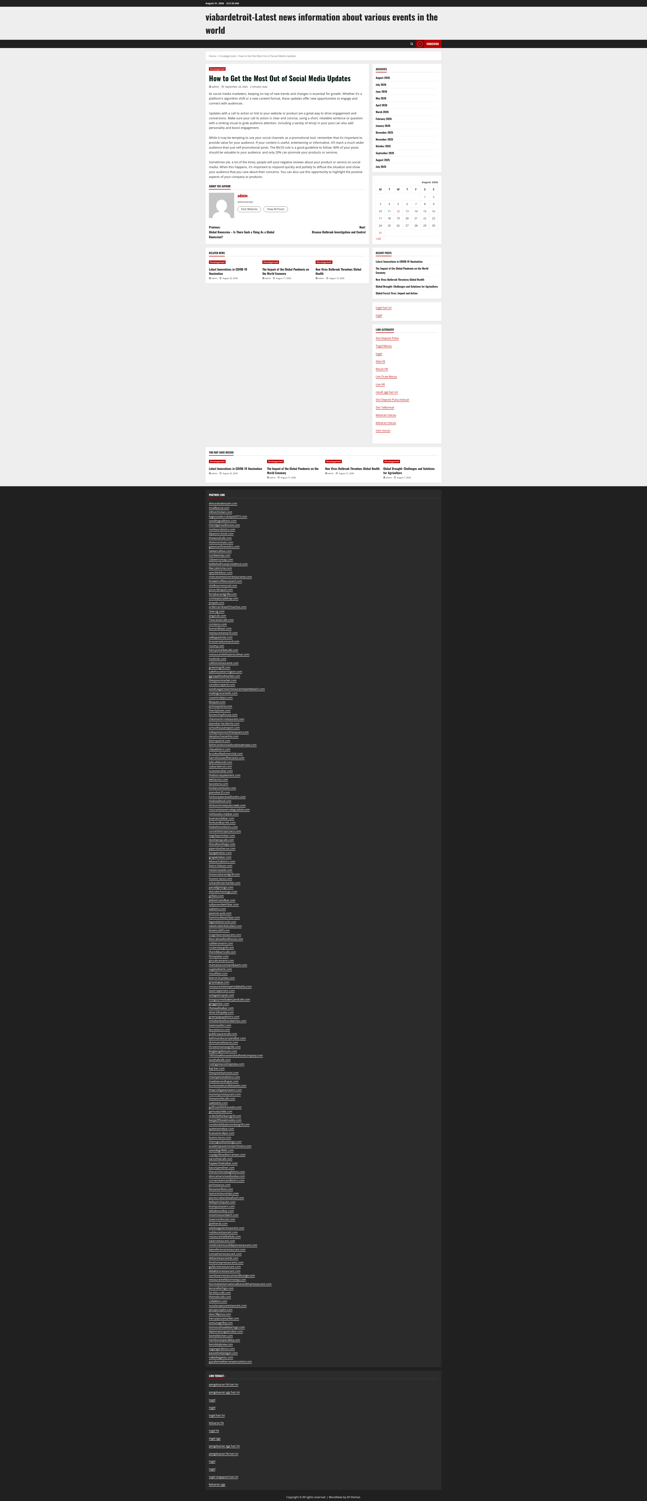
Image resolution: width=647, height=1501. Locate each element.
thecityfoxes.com (219, 710)
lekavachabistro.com (222, 861)
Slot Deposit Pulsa (387, 338)
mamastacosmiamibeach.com (228, 965)
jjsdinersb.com (218, 1223)
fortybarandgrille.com (223, 594)
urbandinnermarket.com (224, 883)
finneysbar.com (219, 956)
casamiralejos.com (221, 697)
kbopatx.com (217, 702)
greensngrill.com (219, 667)
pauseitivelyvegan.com (223, 1353)
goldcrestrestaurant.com (225, 1266)
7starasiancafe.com (221, 620)
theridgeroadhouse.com (224, 525)
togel (212, 1407)
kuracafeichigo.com (221, 1288)
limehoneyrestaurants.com (226, 1262)
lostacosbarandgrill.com (224, 874)
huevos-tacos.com (220, 878)
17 (380, 218)
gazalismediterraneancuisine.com (230, 1361)
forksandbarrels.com (222, 822)
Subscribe (432, 44)
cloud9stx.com (218, 973)
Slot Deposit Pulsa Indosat (392, 399)
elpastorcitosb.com (221, 533)
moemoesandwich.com (224, 1215)
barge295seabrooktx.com (225, 1120)
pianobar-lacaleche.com (224, 723)
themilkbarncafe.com (222, 952)
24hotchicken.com (220, 512)
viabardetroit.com (220, 766)
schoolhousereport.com (224, 728)
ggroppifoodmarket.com (224, 676)
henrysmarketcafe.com (223, 650)
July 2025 (381, 167)
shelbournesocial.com (223, 585)
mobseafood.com (220, 801)
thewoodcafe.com (220, 538)
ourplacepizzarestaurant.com (228, 1305)
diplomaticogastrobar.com (226, 1331)
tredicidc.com (217, 659)
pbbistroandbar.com (222, 900)
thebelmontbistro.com (223, 827)
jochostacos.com (219, 1185)
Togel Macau (384, 346)
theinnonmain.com (221, 542)
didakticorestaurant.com (224, 1271)
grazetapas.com (219, 982)
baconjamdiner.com (222, 1167)
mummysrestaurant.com (225, 1094)
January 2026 (383, 126)
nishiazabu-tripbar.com (224, 814)
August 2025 (383, 160)
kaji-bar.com (217, 1068)
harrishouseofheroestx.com (226, 758)
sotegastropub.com (221, 995)
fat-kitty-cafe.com (220, 1292)
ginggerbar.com (219, 1003)
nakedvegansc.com (221, 1357)
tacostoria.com (218, 784)
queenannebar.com (221, 1129)
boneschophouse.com (223, 715)
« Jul (378, 238)
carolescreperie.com (222, 684)
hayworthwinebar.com (223, 1163)
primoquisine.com (220, 706)
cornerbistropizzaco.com (225, 831)
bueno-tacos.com (220, 1137)
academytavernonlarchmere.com (230, 1146)
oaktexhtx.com (218, 1103)
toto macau (383, 430)
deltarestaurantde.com (223, 1258)
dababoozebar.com (221, 1211)
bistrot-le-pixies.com (222, 978)
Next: (339, 229)
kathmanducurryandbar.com (227, 1038)
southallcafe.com (220, 1060)
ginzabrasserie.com (221, 960)
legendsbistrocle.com (222, 922)
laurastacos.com (219, 1029)
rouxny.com (216, 646)
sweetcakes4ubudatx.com (225, 926)
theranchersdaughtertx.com (227, 1172)
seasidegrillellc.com (221, 1150)
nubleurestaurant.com (223, 1232)
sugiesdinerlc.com (220, 969)
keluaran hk (216, 1423)
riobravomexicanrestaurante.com (230, 577)
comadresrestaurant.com (225, 1254)
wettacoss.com (218, 779)
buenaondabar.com (221, 818)
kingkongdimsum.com (223, 1051)
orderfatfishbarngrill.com (225, 1116)
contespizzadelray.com (223, 598)
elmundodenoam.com (223, 503)
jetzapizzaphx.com (221, 1310)
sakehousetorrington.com (225, 671)
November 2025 (384, 139)
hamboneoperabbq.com (224, 1340)
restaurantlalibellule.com (225, 1236)
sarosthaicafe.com (220, 1159)
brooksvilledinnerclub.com (226, 753)
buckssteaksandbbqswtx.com (227, 1085)
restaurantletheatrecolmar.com (229, 654)
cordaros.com (218, 624)
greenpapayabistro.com (224, 1016)
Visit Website (249, 209)
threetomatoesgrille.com (225, 1047)
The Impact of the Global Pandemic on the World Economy (285, 271)
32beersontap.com (221, 559)
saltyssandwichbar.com (224, 904)
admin (215, 86)
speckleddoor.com (221, 572)
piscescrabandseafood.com (226, 1198)
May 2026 (381, 98)
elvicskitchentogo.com (223, 891)
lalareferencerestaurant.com (227, 1249)
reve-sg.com (216, 611)
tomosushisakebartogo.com (227, 1327)
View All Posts (275, 209)
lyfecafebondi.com (220, 762)
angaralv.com (217, 615)
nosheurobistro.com (222, 529)
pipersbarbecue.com (222, 848)
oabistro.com (217, 909)
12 (398, 211)
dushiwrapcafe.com (221, 840)
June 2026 (381, 91)
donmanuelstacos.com (223, 1042)
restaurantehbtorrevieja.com (227, 1279)
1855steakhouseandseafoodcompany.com (236, 1055)
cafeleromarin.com (221, 943)
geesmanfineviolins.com (224, 546)
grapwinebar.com (220, 857)
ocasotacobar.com (221, 771)
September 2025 (385, 153)
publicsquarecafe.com (223, 1034)
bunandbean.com (220, 628)
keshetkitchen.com (221, 1336)
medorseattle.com (220, 870)
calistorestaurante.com (224, 663)
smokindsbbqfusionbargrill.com (229, 1124)
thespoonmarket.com (223, 680)
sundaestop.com (219, 555)
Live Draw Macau (386, 376)
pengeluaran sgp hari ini (224, 1392)
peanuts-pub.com (220, 913)
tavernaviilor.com (220, 1025)
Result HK (382, 369)
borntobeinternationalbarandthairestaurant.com (240, 1284)
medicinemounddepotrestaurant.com (233, 1245)
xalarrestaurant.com (222, 1241)
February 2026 (384, 119)
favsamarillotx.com (221, 1189)
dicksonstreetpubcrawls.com (227, 805)
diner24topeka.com (221, 1012)
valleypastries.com (221, 637)
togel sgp (215, 1438)
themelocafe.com (220, 1297)
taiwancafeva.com (220, 551)
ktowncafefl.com (219, 930)
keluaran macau (386, 415)
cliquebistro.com (219, 749)
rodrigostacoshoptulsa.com (226, 1064)
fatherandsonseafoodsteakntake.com (233, 745)
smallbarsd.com (219, 508)
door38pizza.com (220, 1314)
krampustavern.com (222, 1206)
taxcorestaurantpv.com (224, 1193)
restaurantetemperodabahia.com (230, 986)
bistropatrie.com (219, 740)
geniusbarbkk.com (220, 1111)
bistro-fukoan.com (220, 866)
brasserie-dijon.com (221, 1133)
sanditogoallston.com (223, 521)
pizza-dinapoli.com (221, 590)
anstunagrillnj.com (221, 1323)
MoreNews (336, 1497)
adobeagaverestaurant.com (226, 1228)
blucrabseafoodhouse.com (226, 939)
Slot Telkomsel (385, 407)
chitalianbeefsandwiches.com (227, 1021)
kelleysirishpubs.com (222, 1202)
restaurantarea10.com (223, 633)
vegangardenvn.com (222, 1349)
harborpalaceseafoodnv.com (227, 797)
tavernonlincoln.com (222, 1219)
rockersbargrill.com (221, 947)
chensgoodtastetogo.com (225, 1141)
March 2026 (382, 112)
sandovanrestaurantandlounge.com (232, 1275)
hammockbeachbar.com (224, 917)
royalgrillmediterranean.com (227, 1154)
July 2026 (381, 85)
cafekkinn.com (218, 1301)
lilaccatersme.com (220, 568)
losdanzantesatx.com (222, 788)
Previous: (241, 232)
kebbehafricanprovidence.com (228, 564)
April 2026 (381, 105)
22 (424, 218)
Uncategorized (217, 68)
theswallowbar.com (221, 1008)
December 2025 (384, 132)
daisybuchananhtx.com (224, 736)
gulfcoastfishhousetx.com (225, 1107)
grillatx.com (216, 896)
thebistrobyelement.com (224, 775)
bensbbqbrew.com (221, 1344)
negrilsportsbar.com (222, 835)
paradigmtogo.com (221, 887)
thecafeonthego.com (222, 844)
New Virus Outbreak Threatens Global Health (338, 271)
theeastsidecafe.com (222, 1098)
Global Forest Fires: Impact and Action (397, 293)
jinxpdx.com (216, 603)
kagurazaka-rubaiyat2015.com (228, 516)
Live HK (380, 384)
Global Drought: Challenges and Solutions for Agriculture (407, 286)
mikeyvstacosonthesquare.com (229, 732)
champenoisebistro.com (224, 1077)
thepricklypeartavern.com (225, 1090)
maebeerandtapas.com (224, 1081)
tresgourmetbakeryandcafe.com (229, 999)
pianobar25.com (219, 792)
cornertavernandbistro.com (226, 1180)
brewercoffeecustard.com (225, 581)
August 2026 (383, 78)
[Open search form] (412, 44)
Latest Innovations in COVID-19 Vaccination (228, 271)
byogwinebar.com (220, 853)
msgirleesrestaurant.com (225, 935)
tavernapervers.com (222, 991)
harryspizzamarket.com (224, 1318)
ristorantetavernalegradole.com (229, 809)
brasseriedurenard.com (224, 641)
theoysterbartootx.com (224, 1073)
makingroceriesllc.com (223, 693)
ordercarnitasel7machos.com (228, 607)
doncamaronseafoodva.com (227, 1176)
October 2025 (383, 146)
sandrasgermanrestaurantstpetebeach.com (237, 689)
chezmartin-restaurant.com (226, 719)
